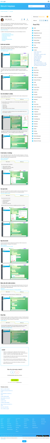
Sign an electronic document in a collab (6, 405)
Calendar (35, 67)
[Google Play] (45, 436)
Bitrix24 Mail (36, 72)
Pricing (2, 421)
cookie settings (3, 438)
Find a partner (43, 419)
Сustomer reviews (18, 425)
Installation (25, 425)
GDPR (9, 435)
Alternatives (17, 427)
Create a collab (3, 400)
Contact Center (36, 87)
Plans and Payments (37, 37)
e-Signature (36, 111)
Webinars (8, 421)
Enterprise (36, 133)
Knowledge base (37, 119)
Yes (12, 372)
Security (11, 435)
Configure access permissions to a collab (7, 391)
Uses (16, 429)
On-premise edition (26, 419)
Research (17, 431)
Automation (36, 121)
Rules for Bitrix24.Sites (18, 435)
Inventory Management (38, 97)
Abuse (14, 435)
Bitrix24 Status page (9, 429)
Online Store (36, 104)
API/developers (34, 425)
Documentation (26, 427)
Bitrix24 (2, 419)
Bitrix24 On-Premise (37, 140)
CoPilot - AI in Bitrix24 (38, 77)
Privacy (6, 435)
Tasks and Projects (37, 79)
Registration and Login (38, 33)
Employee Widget (37, 42)
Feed (35, 45)
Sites (35, 101)
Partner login (43, 423)
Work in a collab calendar (5, 389)
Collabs (11, 11)
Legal (2, 435)
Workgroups (36, 75)
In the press (2, 427)
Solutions (17, 423)
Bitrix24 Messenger (37, 136)
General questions (37, 138)
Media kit (2, 423)
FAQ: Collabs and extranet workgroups (5, 398)
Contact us (2, 425)
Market (35, 128)
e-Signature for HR (37, 114)
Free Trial (25, 421)
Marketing (35, 99)
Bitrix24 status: (39, 16)
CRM (35, 82)
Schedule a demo (9, 427)
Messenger (36, 47)
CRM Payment (36, 109)
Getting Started (36, 40)
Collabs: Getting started (5, 396)
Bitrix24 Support (37, 30)
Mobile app (33, 421)
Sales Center (36, 89)
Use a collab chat (37, 60)
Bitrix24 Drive (36, 70)
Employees (36, 116)
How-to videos (9, 423)
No (17, 372)
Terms (4, 435)
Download (25, 423)
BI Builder (35, 94)
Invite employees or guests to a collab (6, 394)
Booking (35, 84)
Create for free (19, 382)
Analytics (35, 92)
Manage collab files (37, 59)
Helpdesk (8, 419)
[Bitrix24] (3, 1)
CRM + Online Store (37, 106)
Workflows (36, 123)
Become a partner (43, 421)
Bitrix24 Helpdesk (4, 11)
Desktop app (34, 423)
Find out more (20, 437)
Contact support (9, 425)
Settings (35, 131)
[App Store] (39, 436)
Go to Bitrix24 (14, 380)
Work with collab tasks (4, 407)
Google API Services (35, 427)
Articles (17, 421)
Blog (16, 419)
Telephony (36, 126)
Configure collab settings (5, 402)
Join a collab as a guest (5, 408)
